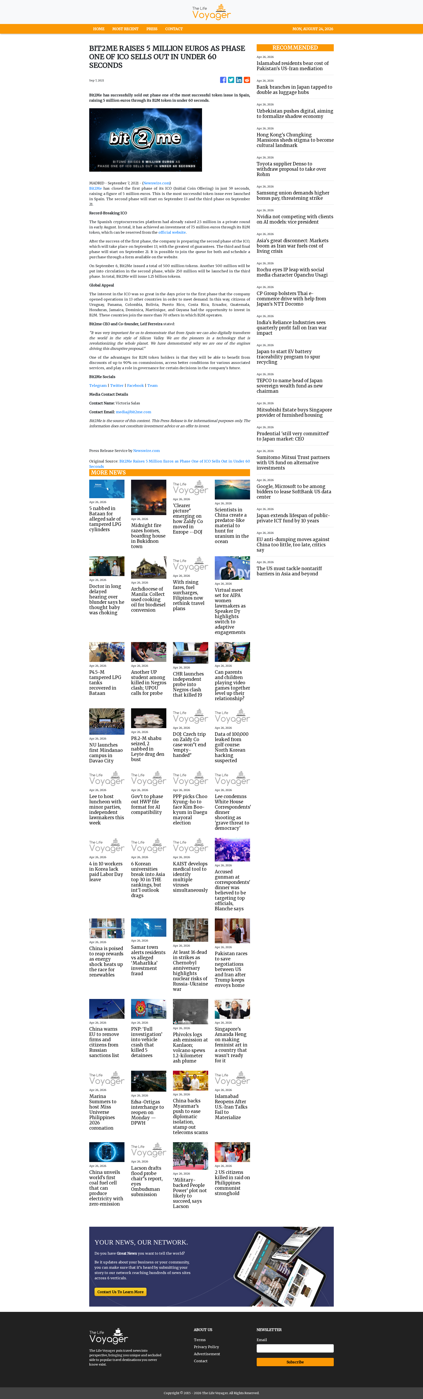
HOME (98, 29)
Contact (201, 1361)
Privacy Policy (206, 1347)
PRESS (152, 29)
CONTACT (174, 29)
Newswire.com (156, 183)
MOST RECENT (125, 29)
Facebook (135, 385)
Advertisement (207, 1354)
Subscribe (295, 1362)
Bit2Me (95, 188)
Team (152, 385)
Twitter (117, 385)
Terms (200, 1340)
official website (172, 232)
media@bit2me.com (133, 412)
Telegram (98, 385)
